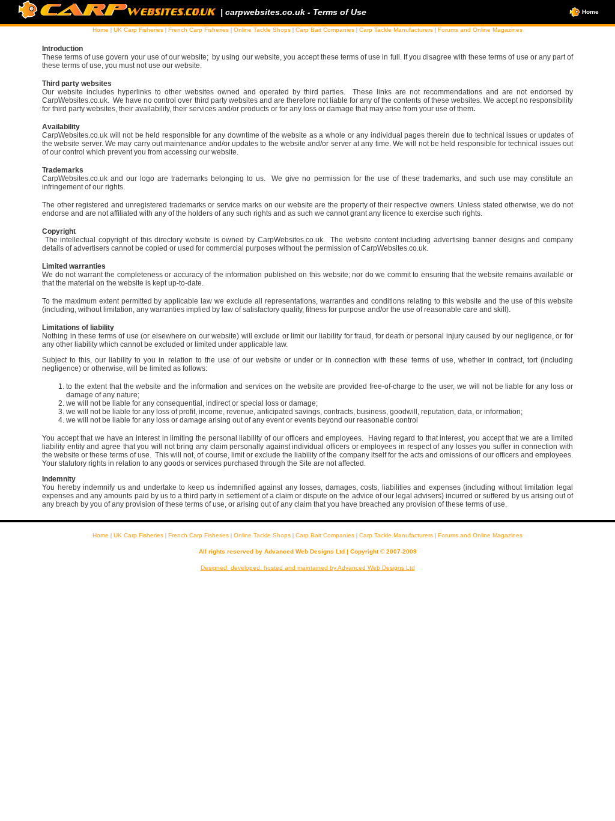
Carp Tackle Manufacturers (396, 29)
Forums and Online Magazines (480, 29)
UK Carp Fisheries (138, 29)
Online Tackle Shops (262, 29)
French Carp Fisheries (198, 29)
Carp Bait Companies (324, 29)
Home (589, 11)
